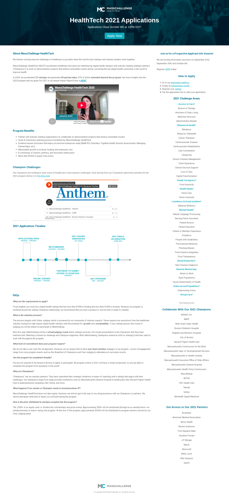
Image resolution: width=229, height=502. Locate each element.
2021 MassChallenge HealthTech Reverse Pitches (46, 220)
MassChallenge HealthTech (21, 220)
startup (178, 89)
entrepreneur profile (180, 86)
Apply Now (114, 36)
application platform (180, 82)
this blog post (43, 176)
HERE (167, 69)
